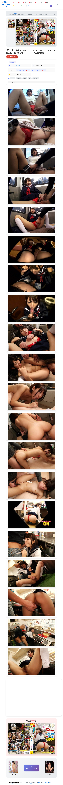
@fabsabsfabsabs (45, 784)
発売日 (24, 6)
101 (31, 2)
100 (41, 2)
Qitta (39, 782)
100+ (25, 2)
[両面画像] (36, 32)
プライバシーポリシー (22, 784)
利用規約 (14, 784)
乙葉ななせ (14, 13)
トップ (8, 13)
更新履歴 (30, 784)
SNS (30, 6)
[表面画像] (11, 24)
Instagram (46, 782)
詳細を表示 (12, 82)
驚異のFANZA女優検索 (6, 4)
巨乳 (47, 2)
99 (19, 2)
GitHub (51, 782)
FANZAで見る (12, 56)
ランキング (16, 6)
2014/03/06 (19, 65)
